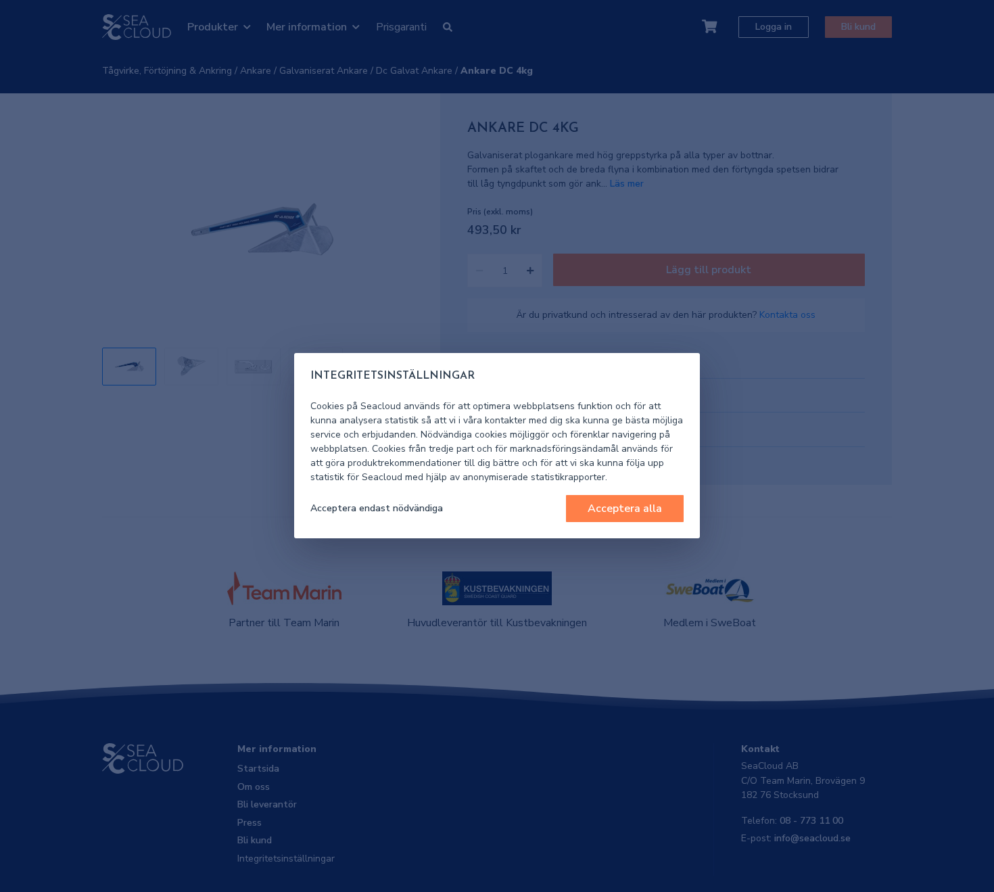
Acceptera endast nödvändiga (376, 508)
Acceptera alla (625, 508)
